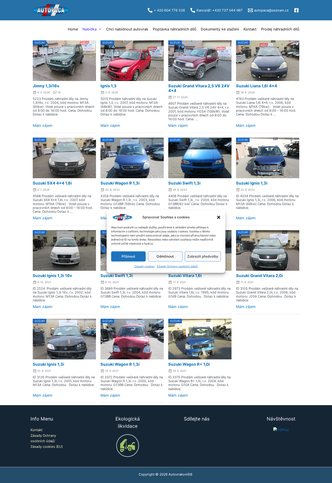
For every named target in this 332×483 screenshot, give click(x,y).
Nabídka (89, 29)
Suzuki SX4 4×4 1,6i (52, 183)
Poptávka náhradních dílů (174, 29)
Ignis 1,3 (109, 85)
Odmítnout (165, 256)
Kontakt (250, 29)
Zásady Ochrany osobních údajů (177, 266)
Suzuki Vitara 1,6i (185, 275)
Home (73, 29)
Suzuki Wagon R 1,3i (120, 183)
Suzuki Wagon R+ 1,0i (189, 364)
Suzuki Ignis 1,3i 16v (52, 275)
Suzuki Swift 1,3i (184, 183)
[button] (218, 217)
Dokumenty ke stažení (220, 29)
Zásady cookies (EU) (46, 446)
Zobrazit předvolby (202, 256)
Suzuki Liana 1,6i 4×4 (256, 85)
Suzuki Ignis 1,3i (251, 183)
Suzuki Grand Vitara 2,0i (259, 275)
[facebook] (297, 10)
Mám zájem (42, 125)
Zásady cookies (144, 266)
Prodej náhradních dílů (280, 29)
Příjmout (128, 256)
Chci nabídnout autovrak (127, 29)
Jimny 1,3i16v (46, 85)
